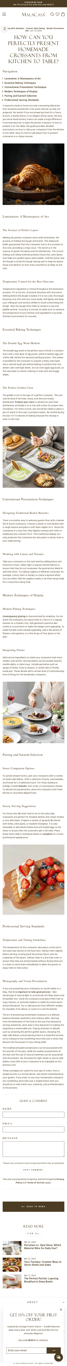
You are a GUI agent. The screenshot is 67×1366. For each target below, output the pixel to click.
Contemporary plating (14, 616)
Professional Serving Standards (22, 100)
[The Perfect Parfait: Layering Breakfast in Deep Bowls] (12, 1281)
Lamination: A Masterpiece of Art (23, 78)
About (32, 1302)
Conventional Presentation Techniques (25, 87)
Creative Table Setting (35, 28)
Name (7, 1109)
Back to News (35, 1207)
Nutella (23, 786)
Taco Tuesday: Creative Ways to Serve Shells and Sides (43, 1263)
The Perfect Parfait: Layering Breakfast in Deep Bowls (41, 1280)
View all (33, 1233)
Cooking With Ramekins (13, 28)
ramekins (47, 834)
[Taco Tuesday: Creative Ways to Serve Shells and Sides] (12, 1265)
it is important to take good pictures (32, 992)
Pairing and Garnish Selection (21, 95)
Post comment (33, 1170)
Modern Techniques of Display (21, 91)
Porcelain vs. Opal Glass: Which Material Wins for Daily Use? (42, 1247)
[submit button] (54, 1350)
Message (10, 1138)
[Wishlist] (57, 14)
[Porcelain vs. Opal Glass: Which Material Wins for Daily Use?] (12, 1248)
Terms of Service (36, 1182)
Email (8, 1123)
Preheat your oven (24, 402)
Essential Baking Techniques (20, 83)
